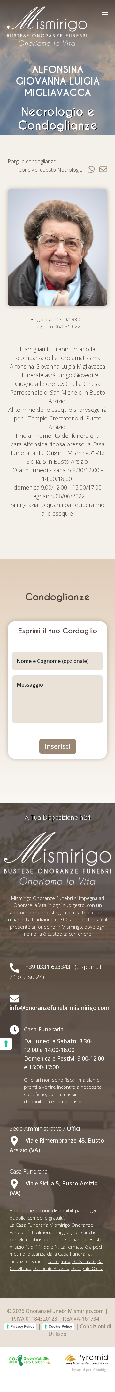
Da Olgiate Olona (87, 1268)
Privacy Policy (22, 1326)
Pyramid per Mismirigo (90, 1369)
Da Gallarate (84, 1261)
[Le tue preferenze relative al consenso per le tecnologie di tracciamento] (6, 1044)
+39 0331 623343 (47, 967)
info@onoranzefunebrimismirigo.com (60, 1008)
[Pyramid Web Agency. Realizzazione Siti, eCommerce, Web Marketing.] (87, 1359)
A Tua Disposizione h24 (57, 817)
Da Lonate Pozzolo (51, 1268)
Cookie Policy (60, 1326)
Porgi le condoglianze (32, 161)
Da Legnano (59, 1261)
